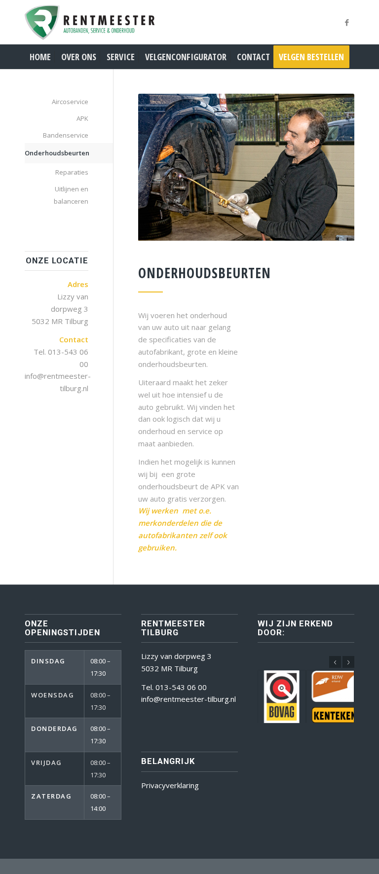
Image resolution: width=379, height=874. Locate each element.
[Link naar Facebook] (347, 22)
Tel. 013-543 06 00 (174, 687)
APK (82, 118)
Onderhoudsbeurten (56, 152)
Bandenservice (65, 135)
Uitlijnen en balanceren (71, 195)
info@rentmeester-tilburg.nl (188, 699)
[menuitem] (40, 56)
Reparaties (71, 172)
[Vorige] (335, 662)
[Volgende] (348, 662)
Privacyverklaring (170, 785)
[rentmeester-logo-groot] (98, 22)
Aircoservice (70, 101)
